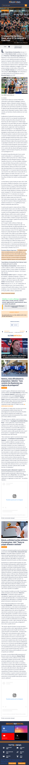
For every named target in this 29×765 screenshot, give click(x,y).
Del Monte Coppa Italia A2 (8, 315)
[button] (9, 46)
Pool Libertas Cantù (18, 315)
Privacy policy (12, 763)
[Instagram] (17, 728)
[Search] (26, 5)
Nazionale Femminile (5, 353)
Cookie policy (22, 763)
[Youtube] (4, 736)
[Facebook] (4, 728)
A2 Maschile (5, 10)
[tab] (8, 748)
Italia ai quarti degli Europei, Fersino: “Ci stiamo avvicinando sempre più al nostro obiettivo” (14, 357)
